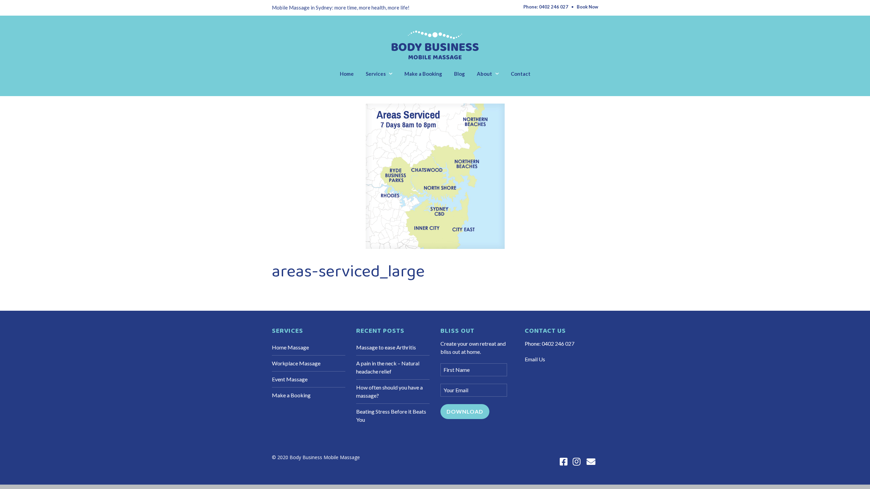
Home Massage (290, 347)
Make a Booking (423, 74)
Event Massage (290, 379)
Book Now (587, 7)
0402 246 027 (558, 343)
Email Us (535, 359)
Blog (459, 74)
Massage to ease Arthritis (386, 347)
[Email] (591, 462)
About (484, 74)
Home (347, 74)
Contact (520, 74)
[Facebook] (564, 462)
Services (376, 74)
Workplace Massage (296, 363)
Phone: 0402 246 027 (545, 7)
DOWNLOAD (465, 411)
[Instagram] (576, 462)
